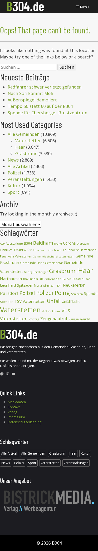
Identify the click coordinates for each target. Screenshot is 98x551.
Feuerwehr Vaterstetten (16, 256)
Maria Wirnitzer (44, 285)
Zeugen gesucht (79, 319)
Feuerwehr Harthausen (80, 250)
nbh (59, 285)
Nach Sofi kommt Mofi (30, 93)
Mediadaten (17, 402)
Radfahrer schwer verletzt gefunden (45, 87)
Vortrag (34, 319)
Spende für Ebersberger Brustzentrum (47, 112)
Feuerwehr (23, 249)
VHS (44, 311)
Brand (58, 243)
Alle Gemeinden (23, 134)
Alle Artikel (19, 166)
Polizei (14, 173)
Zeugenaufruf (53, 318)
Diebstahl (83, 243)
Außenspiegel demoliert (32, 100)
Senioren (77, 294)
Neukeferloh (74, 285)
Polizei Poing (53, 293)
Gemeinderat (54, 263)
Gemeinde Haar (32, 263)
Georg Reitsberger (36, 272)
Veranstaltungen (25, 179)
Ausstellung (14, 243)
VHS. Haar (54, 311)
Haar (20, 147)
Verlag (12, 412)
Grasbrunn (26, 153)
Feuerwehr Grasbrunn (47, 250)
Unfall (53, 301)
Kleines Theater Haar (76, 279)
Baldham (43, 242)
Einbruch (6, 250)
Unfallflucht (71, 301)
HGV (25, 279)
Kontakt (14, 407)
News (13, 160)
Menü (84, 7)
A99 (2, 243)
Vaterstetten (28, 140)
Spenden (6, 302)
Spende (91, 293)
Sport (13, 192)
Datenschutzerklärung (24, 422)
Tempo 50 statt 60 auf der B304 (40, 106)
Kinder (33, 279)
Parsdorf (9, 293)
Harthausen (11, 278)
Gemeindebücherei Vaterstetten (53, 256)
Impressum (16, 417)
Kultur (14, 186)
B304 (28, 243)
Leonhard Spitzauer (16, 285)
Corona (69, 243)
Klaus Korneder (50, 279)
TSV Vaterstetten (30, 301)
